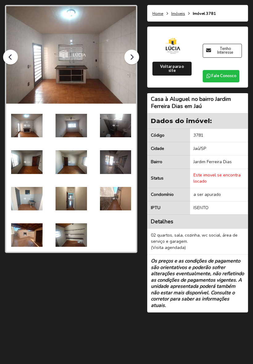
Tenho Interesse (225, 50)
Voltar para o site (172, 68)
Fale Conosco (223, 75)
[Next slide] (131, 57)
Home (157, 14)
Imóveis (178, 14)
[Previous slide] (10, 57)
